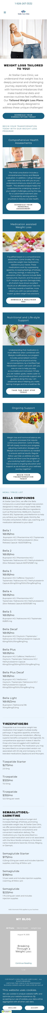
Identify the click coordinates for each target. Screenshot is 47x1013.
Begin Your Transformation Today (23, 477)
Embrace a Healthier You (23, 301)
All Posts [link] (10, 928)
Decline (12, 1008)
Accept (34, 1008)
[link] (23, 12)
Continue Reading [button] (24, 963)
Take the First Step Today (23, 391)
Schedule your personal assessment (23, 207)
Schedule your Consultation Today (23, 116)
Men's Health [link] (22, 928)
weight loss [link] (36, 928)
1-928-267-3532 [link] (23, 3)
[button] (6, 12)
